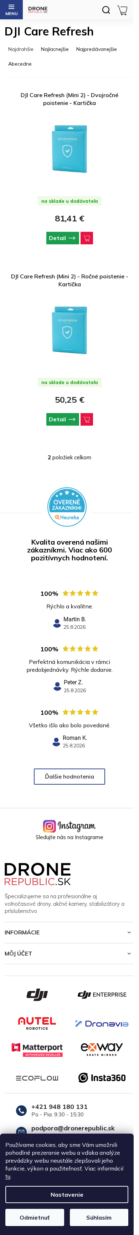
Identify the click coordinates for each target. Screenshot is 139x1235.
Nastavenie (67, 1194)
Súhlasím (99, 1217)
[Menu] (11, 9)
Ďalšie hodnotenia (69, 776)
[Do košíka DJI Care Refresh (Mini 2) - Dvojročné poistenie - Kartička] (87, 238)
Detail (57, 237)
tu (7, 1176)
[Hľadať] (106, 9)
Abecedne (20, 64)
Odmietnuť (35, 1217)
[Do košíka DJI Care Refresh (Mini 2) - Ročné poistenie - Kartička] (87, 419)
